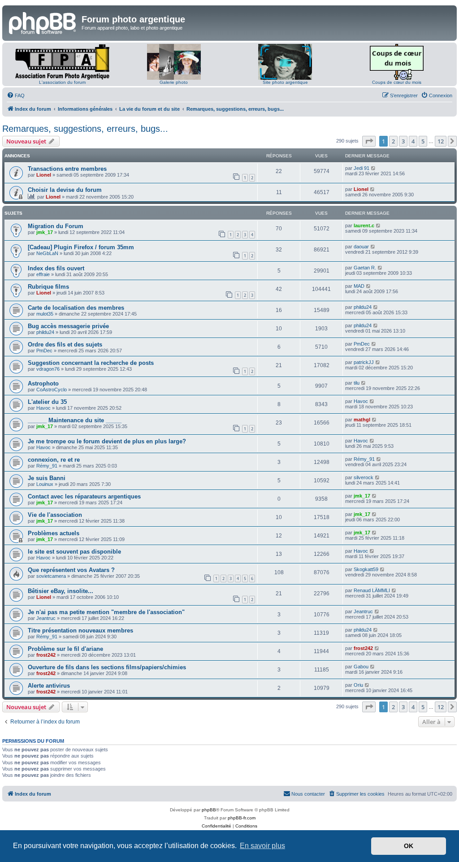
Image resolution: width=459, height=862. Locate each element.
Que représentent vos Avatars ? (71, 570)
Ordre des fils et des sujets (65, 344)
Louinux (44, 484)
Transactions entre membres (67, 168)
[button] (369, 141)
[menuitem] (16, 95)
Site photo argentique (285, 82)
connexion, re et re (54, 459)
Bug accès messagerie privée (68, 326)
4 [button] (413, 141)
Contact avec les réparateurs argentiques (84, 496)
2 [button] (393, 141)
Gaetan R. (365, 267)
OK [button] (408, 845)
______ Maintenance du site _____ (74, 420)
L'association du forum (62, 82)
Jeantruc (46, 618)
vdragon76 (48, 369)
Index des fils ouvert (56, 268)
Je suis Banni (46, 478)
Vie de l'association (55, 514)
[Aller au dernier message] (374, 168)
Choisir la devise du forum (65, 189)
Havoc (43, 408)
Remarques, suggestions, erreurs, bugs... (85, 129)
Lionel (43, 175)
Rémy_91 (46, 465)
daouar (361, 246)
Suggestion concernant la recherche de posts (91, 363)
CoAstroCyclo (51, 389)
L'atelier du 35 (47, 402)
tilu (356, 383)
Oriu (358, 685)
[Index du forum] (43, 22)
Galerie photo (174, 82)
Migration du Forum (55, 226)
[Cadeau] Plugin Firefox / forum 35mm (81, 247)
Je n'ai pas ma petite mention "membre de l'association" (106, 612)
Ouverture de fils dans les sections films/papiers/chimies (107, 667)
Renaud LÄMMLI (372, 590)
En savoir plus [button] (262, 845)
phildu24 (363, 307)
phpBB (209, 809)
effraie (43, 274)
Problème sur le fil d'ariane (65, 648)
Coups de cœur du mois (396, 82)
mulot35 (44, 313)
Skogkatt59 (366, 569)
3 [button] (403, 141)
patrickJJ (364, 362)
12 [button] (440, 141)
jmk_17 (44, 232)
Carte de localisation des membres (76, 307)
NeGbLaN (47, 253)
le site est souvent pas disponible (74, 551)
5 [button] (422, 141)
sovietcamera (51, 576)
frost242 (46, 655)
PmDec (44, 350)
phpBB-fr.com (241, 817)
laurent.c (364, 225)
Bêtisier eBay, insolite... (60, 591)
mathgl (362, 419)
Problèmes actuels (53, 533)
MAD (359, 286)
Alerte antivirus (49, 685)
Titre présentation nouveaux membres (80, 630)
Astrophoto (43, 383)
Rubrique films (48, 286)
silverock (363, 477)
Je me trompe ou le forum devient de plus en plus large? (107, 441)
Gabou (361, 666)
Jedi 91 (361, 168)
